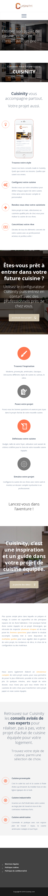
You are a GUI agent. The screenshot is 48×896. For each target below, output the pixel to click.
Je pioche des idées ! (22, 584)
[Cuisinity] (24, 6)
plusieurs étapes (28, 629)
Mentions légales (12, 864)
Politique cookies (12, 867)
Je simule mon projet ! (22, 317)
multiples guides (9, 639)
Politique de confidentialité (16, 871)
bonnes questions (18, 632)
